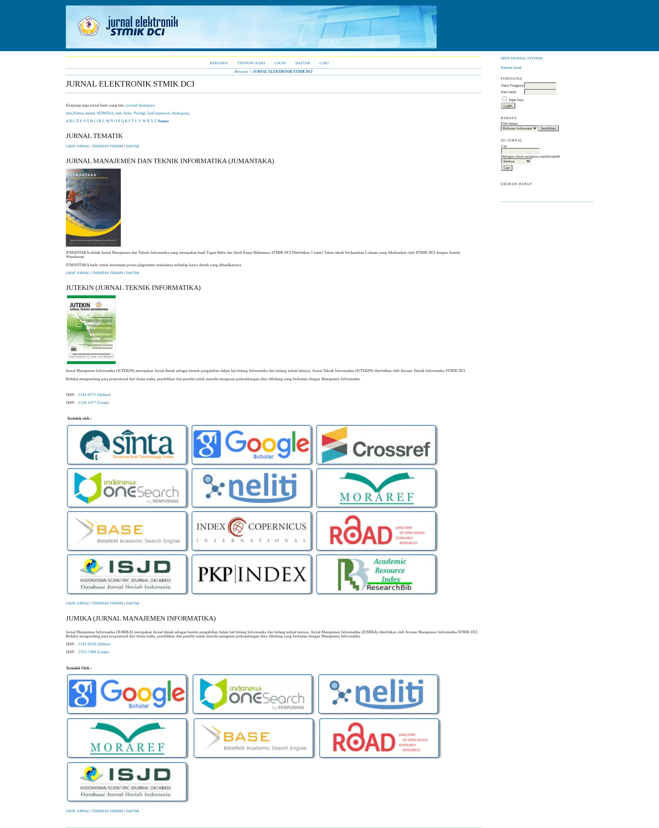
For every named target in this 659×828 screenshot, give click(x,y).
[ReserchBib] (377, 596)
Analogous (180, 113)
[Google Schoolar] (252, 466)
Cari (324, 63)
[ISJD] (128, 596)
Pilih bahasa (509, 123)
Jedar (128, 113)
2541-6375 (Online (93, 395)
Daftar (303, 63)
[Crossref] (377, 466)
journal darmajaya (140, 105)
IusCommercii (159, 113)
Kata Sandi (508, 92)
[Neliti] (252, 509)
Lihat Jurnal (78, 146)
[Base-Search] (128, 553)
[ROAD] (377, 553)
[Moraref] (377, 509)
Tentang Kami (251, 63)
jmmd (90, 113)
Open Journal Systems (522, 58)
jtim (69, 113)
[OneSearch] (128, 509)
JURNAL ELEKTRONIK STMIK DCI (282, 71)
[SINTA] (128, 466)
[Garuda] (192, 760)
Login (280, 63)
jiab (119, 113)
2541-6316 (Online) (94, 644)
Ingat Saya (516, 100)
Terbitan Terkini (107, 146)
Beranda (219, 63)
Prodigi (140, 113)
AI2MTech (105, 113)
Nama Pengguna (512, 85)
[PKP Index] (252, 596)
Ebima (78, 113)
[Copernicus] (252, 553)
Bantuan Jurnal (511, 67)
